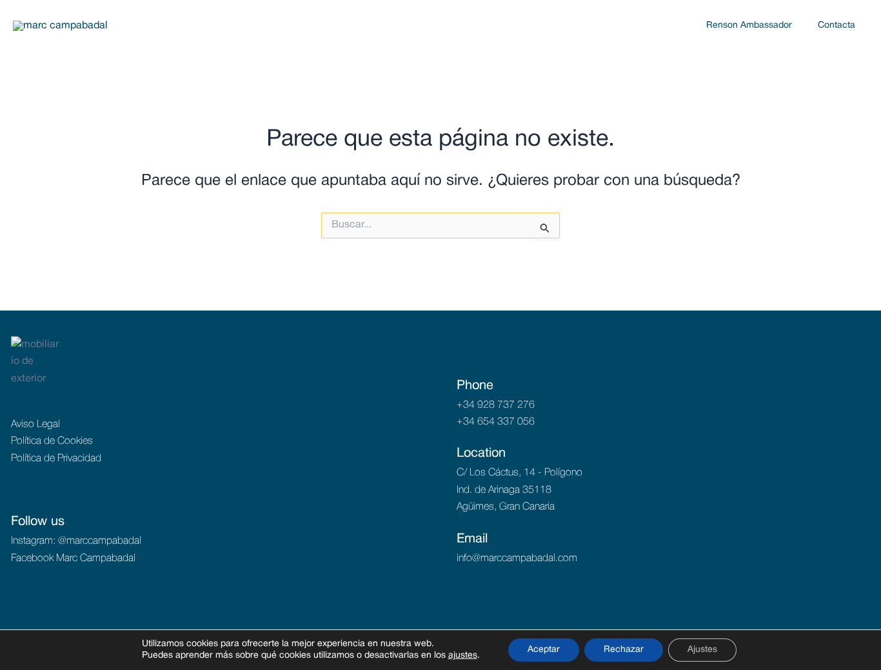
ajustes (462, 655)
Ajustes (702, 650)
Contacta (836, 25)
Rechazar (624, 650)
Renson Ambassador (749, 25)
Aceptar (544, 650)
